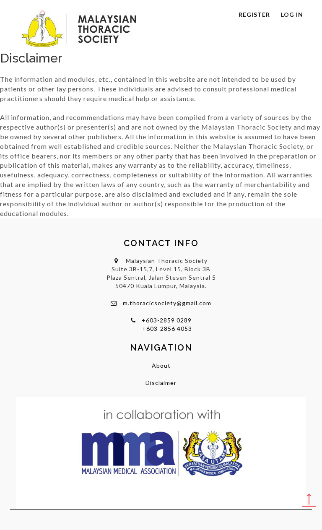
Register (254, 14)
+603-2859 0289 (167, 320)
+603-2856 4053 (167, 328)
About (161, 365)
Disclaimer (161, 382)
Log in (292, 14)
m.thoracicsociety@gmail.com (167, 303)
